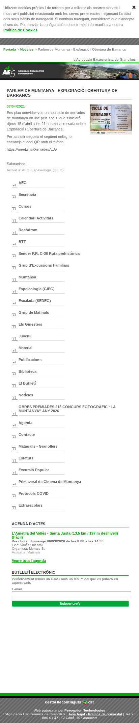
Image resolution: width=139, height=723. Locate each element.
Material (25, 348)
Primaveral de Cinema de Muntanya (50, 482)
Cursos (25, 206)
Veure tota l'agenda (29, 561)
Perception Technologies (84, 710)
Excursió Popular (34, 470)
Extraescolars (31, 505)
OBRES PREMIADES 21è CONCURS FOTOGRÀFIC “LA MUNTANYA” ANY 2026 (67, 409)
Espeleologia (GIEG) (37, 289)
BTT (22, 242)
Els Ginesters (30, 324)
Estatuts (26, 458)
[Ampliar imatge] (111, 133)
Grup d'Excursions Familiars (44, 265)
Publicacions (30, 360)
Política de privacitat (105, 714)
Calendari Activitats (36, 218)
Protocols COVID (34, 493)
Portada (9, 49)
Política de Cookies (20, 30)
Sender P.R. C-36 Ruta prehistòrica (49, 253)
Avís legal (76, 714)
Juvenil (25, 336)
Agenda (25, 423)
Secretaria (27, 194)
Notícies (27, 49)
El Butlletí (27, 383)
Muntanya (27, 277)
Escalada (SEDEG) (35, 301)
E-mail (17, 589)
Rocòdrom (28, 230)
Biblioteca (27, 371)
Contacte (27, 434)
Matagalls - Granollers (38, 446)
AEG (23, 183)
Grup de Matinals (34, 312)
